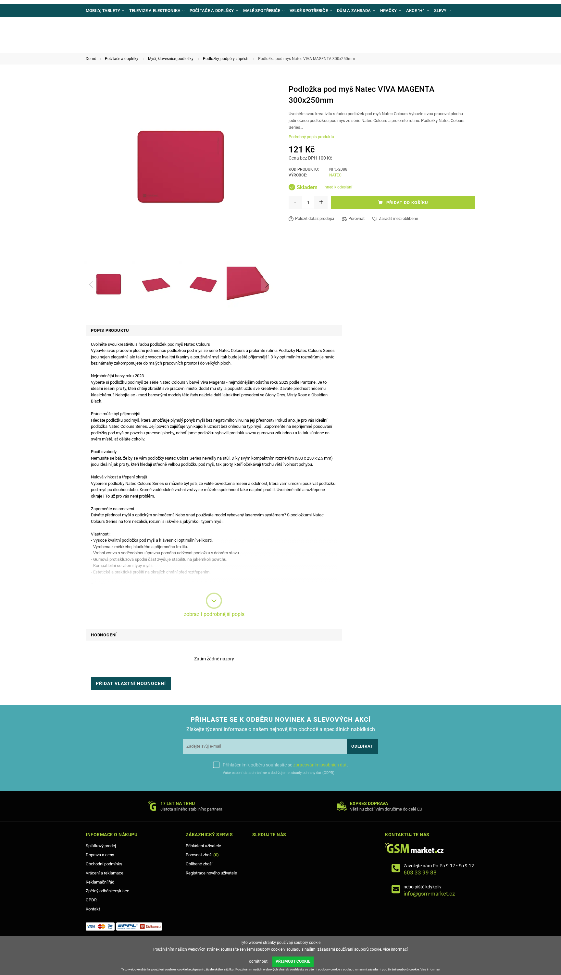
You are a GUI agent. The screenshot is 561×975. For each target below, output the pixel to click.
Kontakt (93, 909)
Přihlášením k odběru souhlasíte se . (285, 764)
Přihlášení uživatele (203, 845)
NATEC (335, 175)
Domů (91, 58)
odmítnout (258, 961)
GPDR (91, 899)
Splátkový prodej (101, 845)
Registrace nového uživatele (211, 873)
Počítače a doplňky (121, 58)
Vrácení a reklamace (104, 873)
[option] (108, 284)
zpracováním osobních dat (320, 764)
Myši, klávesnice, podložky (170, 58)
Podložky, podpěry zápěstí (225, 58)
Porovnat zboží (202, 854)
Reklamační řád (100, 882)
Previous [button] (90, 284)
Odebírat (362, 746)
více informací (395, 949)
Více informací (430, 969)
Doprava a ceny (100, 854)
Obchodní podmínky (104, 863)
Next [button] (267, 284)
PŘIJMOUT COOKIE (293, 961)
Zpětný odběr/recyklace (107, 890)
